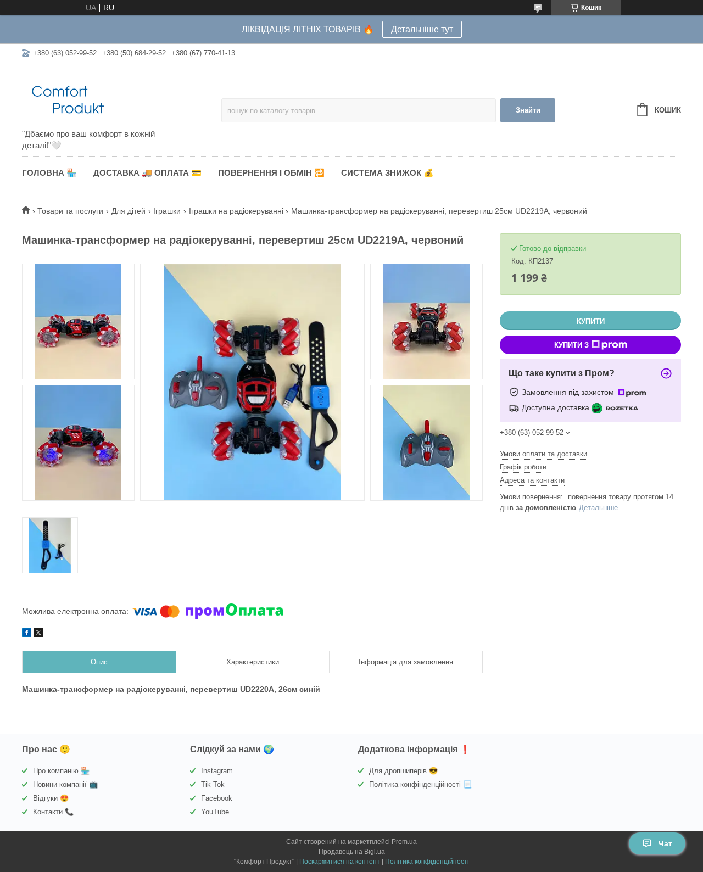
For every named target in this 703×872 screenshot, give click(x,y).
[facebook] (26, 634)
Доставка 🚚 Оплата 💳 (147, 173)
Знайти (528, 110)
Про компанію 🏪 (61, 771)
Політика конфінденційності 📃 (420, 784)
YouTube (215, 812)
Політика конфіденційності (427, 861)
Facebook (216, 798)
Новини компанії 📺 (65, 784)
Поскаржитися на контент (339, 861)
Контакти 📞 (53, 812)
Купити (591, 321)
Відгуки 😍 (51, 798)
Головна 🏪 (49, 173)
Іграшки (167, 210)
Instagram (217, 771)
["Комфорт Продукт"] (118, 97)
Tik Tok (213, 784)
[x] (38, 634)
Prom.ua (404, 842)
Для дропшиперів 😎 (403, 771)
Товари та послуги (70, 210)
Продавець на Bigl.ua (352, 852)
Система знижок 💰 (387, 173)
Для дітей (128, 210)
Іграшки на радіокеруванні (236, 210)
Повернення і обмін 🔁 (271, 173)
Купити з (571, 345)
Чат (665, 843)
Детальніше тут (422, 29)
